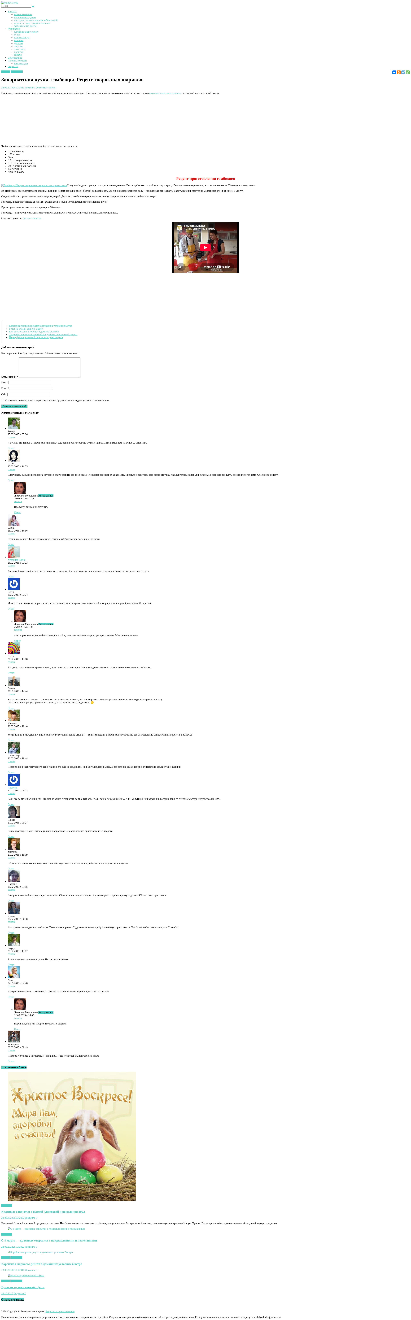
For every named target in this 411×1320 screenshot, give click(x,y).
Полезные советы (17, 60)
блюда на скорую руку (26, 31)
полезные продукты (25, 17)
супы (17, 34)
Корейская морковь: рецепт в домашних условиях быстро (40, 325)
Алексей (12, 787)
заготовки (19, 49)
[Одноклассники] (399, 72)
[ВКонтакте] (394, 72)
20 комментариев (45, 87)
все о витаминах (23, 14)
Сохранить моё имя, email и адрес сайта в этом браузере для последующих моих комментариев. (57, 400)
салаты (18, 54)
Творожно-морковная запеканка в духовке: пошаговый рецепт (43, 334)
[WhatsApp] (408, 72)
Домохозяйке (15, 57)
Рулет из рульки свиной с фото (26, 328)
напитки (18, 52)
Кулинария (14, 28)
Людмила (30, 87)
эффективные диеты (25, 26)
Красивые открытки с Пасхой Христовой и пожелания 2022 (43, 1211)
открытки (13, 66)
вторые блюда (21, 37)
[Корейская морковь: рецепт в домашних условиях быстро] (40, 1252)
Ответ (11, 448)
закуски (18, 46)
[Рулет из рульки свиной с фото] (26, 1275)
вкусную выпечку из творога (165, 93)
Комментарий (9, 376)
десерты (18, 43)
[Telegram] (403, 72)
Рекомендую (21, 63)
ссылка (11, 437)
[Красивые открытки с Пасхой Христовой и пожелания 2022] (72, 1200)
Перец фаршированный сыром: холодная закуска (36, 337)
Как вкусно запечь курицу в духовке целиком (34, 331)
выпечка (18, 40)
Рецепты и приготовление (60, 1311)
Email (5, 388)
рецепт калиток (32, 218)
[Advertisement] (97, 119)
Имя (4, 382)
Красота (12, 11)
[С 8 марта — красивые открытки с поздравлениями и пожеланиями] (46, 1228)
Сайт (4, 394)
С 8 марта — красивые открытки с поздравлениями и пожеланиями (49, 1240)
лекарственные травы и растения (32, 23)
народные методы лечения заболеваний (36, 20)
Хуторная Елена (16, 559)
